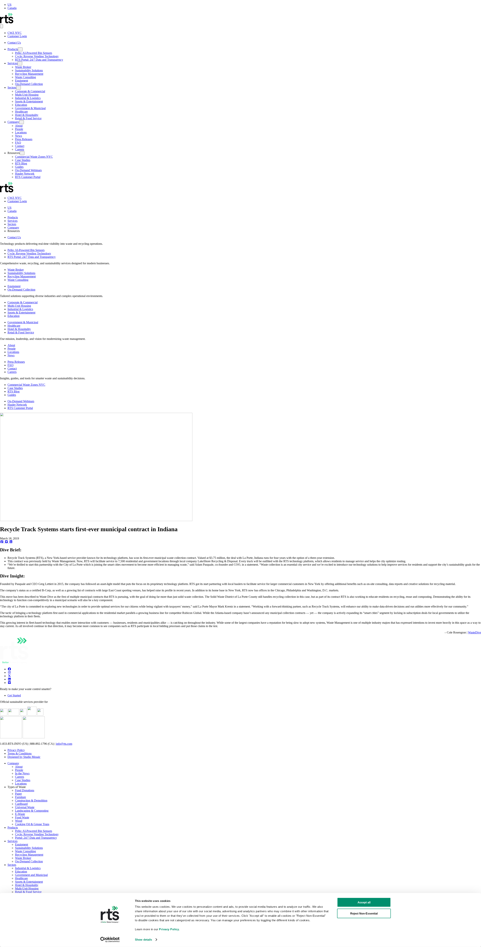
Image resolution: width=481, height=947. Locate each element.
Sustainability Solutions (29, 70)
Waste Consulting (25, 77)
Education (21, 104)
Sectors (12, 87)
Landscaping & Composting (31, 810)
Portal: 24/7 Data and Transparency (36, 837)
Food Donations (24, 790)
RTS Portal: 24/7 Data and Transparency (39, 59)
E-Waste (20, 814)
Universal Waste (24, 807)
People (19, 129)
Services (12, 63)
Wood (18, 820)
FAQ (18, 142)
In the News (22, 773)
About (19, 125)
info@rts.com (64, 743)
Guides (19, 166)
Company (13, 121)
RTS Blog (21, 163)
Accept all (364, 902)
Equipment (21, 80)
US (9, 4)
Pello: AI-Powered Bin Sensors (33, 53)
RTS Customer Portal (27, 177)
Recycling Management (29, 73)
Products (13, 49)
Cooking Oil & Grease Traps (32, 824)
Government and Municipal (31, 875)
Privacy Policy (16, 750)
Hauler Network (24, 173)
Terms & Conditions (20, 753)
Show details (143, 939)
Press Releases (23, 139)
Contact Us (14, 42)
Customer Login (17, 36)
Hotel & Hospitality (26, 115)
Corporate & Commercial (30, 91)
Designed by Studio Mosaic (24, 756)
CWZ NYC (15, 32)
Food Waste (22, 817)
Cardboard (21, 803)
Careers (19, 149)
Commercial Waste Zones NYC (34, 156)
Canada (12, 8)
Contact (19, 146)
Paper (18, 793)
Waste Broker (23, 67)
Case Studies (22, 160)
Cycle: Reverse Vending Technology (37, 56)
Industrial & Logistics (28, 98)
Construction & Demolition (31, 800)
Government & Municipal (30, 108)
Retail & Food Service (28, 118)
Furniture (20, 797)
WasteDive (474, 632)
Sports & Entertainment (29, 101)
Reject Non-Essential (364, 913)
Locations (21, 132)
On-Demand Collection (29, 84)
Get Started (14, 695)
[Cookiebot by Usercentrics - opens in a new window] (110, 939)
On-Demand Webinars (28, 170)
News (18, 135)
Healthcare (21, 111)
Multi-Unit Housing (27, 94)
